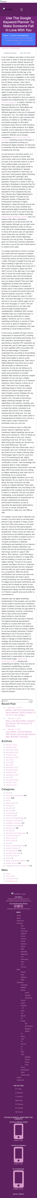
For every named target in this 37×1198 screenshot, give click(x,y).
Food (26, 1065)
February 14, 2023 (15, 707)
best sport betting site (14, 795)
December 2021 (12, 767)
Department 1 (11, 803)
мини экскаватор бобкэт (16, 861)
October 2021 (11, 772)
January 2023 (11, 747)
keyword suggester (9, 102)
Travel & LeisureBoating (19, 35)
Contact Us (20, 1080)
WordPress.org (11, 881)
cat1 (7, 800)
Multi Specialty (24, 950)
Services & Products (20, 922)
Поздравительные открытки (17, 866)
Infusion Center (23, 940)
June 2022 (10, 762)
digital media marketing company (15, 217)
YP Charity (23, 1020)
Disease (9, 805)
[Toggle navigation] (21, 9)
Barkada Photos (27, 1058)
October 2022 (11, 755)
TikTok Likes (10, 838)
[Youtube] (21, 906)
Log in (8, 874)
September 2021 (12, 775)
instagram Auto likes (14, 820)
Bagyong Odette (28, 1030)
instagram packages (13, 825)
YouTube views (11, 856)
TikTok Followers (12, 836)
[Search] (30, 700)
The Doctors (23, 966)
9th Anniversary (29, 1025)
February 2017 (11, 785)
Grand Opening (27, 994)
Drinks (27, 1062)
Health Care (10, 815)
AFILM (8, 793)
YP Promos (23, 1043)
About (19, 918)
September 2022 (12, 757)
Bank (18, 970)
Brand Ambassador (25, 1068)
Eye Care (9, 810)
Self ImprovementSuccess (16, 833)
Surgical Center (23, 935)
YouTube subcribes (13, 853)
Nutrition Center (24, 945)
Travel (8, 843)
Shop (22, 962)
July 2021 (9, 777)
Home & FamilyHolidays (15, 818)
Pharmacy (24, 931)
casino (8, 798)
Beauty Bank (23, 973)
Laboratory (28, 998)
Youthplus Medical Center (24, 987)
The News (20, 982)
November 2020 (12, 780)
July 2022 (9, 760)
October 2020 (11, 782)
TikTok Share (11, 841)
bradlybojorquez (10, 53)
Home (5, 35)
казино (8, 858)
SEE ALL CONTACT (18, 1194)
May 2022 (10, 765)
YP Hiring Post (23, 1036)
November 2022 (12, 752)
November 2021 (12, 770)
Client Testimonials (25, 1074)
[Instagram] (18, 906)
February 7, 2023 (14, 718)
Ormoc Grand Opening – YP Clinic (23, 1006)
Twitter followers (12, 848)
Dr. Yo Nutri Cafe (22, 1050)
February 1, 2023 (14, 729)
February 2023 (11, 745)
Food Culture (11, 813)
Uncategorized (11, 851)
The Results (23, 1014)
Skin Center (23, 927)
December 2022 (12, 750)
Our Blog (9, 831)
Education (9, 808)
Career (19, 1077)
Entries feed (10, 876)
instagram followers (13, 823)
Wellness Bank (24, 978)
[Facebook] (15, 906)
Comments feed (12, 879)
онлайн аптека (11, 863)
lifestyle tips (10, 828)
